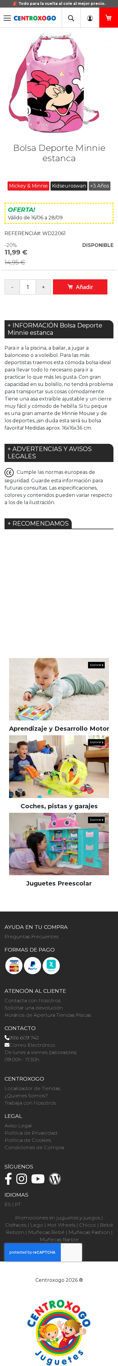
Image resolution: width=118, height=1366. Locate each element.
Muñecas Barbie (59, 1239)
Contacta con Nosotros (33, 1000)
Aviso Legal (18, 1125)
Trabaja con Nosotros (30, 1103)
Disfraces (15, 1225)
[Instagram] (23, 1182)
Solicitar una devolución (34, 1008)
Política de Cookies (28, 1140)
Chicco (87, 1225)
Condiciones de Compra (34, 1147)
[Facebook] (10, 1182)
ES (8, 1204)
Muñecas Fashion (89, 1232)
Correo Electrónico (32, 1045)
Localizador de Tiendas (32, 1088)
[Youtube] (39, 1182)
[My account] (89, 18)
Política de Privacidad (31, 1133)
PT (18, 1204)
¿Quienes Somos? (26, 1095)
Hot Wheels (61, 1225)
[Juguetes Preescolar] (59, 843)
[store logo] (34, 16)
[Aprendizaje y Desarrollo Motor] (59, 689)
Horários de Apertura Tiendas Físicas (48, 1015)
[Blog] (56, 1182)
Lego (36, 1225)
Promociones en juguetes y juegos (57, 1218)
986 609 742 (24, 1038)
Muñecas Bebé (46, 1232)
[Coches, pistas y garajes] (59, 766)
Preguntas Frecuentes (31, 936)
